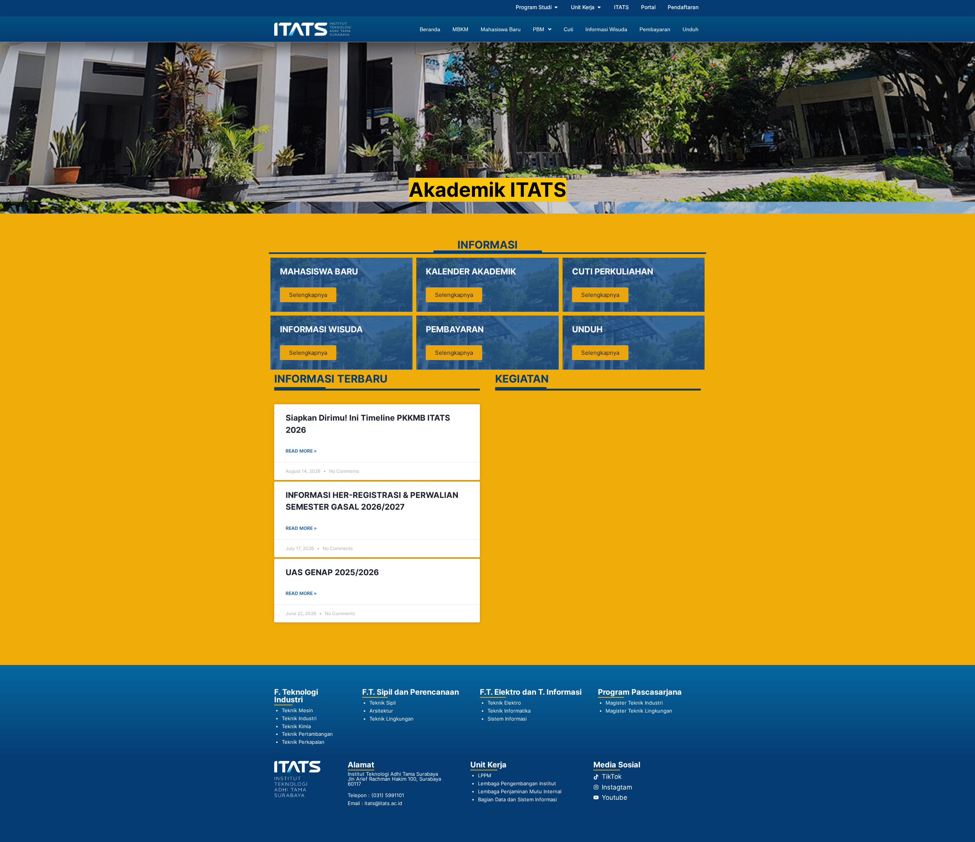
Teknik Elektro (504, 703)
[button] (542, 29)
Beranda (430, 29)
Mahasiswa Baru (501, 29)
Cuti (568, 29)
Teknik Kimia (296, 726)
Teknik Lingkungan (391, 719)
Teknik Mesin (297, 710)
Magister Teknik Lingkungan (639, 711)
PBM (538, 29)
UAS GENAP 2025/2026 (332, 572)
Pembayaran (654, 29)
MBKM (460, 29)
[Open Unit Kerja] (599, 7)
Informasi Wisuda (606, 29)
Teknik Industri (299, 718)
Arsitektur (381, 711)
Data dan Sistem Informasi (526, 799)
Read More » (301, 451)
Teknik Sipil (382, 703)
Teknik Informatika (509, 711)
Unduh (690, 29)
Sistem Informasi (507, 719)
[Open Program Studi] (556, 7)
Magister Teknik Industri (634, 703)
